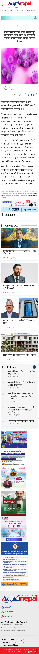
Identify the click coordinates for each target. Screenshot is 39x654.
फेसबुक (35, 194)
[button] (2, 5)
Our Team (8, 612)
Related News (11, 225)
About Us (8, 607)
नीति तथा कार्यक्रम (31, 10)
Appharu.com (31, 652)
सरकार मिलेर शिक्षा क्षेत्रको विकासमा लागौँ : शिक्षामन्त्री (18, 287)
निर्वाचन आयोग (20, 10)
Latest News (11, 367)
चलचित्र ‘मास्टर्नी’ (21, 421)
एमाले (5, 10)
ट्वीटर (3, 195)
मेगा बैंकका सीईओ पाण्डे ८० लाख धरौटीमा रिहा (19, 252)
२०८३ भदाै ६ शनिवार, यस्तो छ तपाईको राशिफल (21, 372)
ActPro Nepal (7, 87)
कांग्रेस (11, 10)
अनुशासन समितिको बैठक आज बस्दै (19, 355)
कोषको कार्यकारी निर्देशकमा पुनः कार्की (19, 322)
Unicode (8, 617)
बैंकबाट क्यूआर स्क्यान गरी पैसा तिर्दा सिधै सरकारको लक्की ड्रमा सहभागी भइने (21, 410)
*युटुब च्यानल (31, 195)
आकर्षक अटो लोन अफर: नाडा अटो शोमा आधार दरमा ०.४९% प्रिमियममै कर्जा (20, 396)
